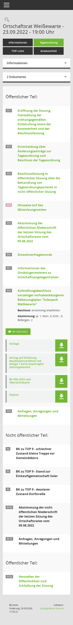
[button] (61, 345)
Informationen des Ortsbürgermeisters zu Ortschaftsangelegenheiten (38, 272)
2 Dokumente (16, 77)
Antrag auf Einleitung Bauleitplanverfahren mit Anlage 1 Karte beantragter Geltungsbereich (26, 362)
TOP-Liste (18, 51)
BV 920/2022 (20, 331)
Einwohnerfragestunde (35, 255)
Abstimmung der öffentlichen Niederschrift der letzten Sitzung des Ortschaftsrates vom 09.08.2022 (37, 232)
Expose (14, 394)
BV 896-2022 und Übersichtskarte (20, 381)
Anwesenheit (48, 51)
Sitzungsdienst (52, 608)
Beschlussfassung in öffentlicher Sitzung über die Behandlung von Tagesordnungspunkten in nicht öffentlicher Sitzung (39, 183)
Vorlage (14, 343)
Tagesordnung (49, 42)
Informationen (18, 42)
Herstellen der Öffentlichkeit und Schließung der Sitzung (36, 581)
